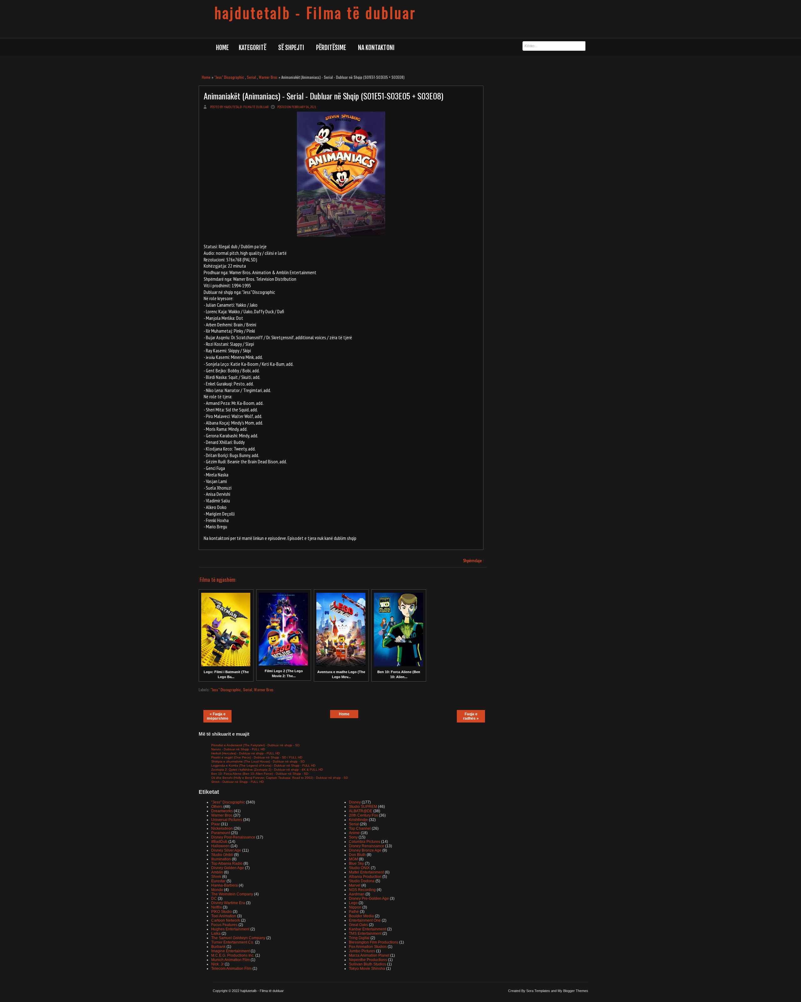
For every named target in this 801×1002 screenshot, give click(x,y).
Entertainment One (365, 920)
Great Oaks (358, 925)
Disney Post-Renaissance (233, 837)
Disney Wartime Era (228, 903)
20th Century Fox (363, 815)
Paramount (220, 833)
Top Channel (360, 828)
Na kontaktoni (376, 48)
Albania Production (365, 876)
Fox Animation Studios (368, 946)
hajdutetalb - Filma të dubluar (315, 12)
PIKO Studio (221, 911)
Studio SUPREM (363, 806)
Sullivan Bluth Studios (367, 964)
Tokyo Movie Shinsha (367, 968)
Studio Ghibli (222, 855)
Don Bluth (357, 855)
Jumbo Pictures (362, 951)
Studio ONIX (359, 868)
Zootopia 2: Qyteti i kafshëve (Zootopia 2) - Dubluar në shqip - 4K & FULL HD (267, 769)
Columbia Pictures (364, 841)
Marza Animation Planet (369, 955)
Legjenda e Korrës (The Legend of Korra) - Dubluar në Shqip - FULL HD (263, 765)
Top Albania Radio (226, 863)
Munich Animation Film (230, 960)
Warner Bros (268, 77)
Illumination (221, 859)
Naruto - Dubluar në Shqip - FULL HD (238, 749)
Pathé (354, 911)
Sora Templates (538, 991)
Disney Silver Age (226, 850)
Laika (216, 933)
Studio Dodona (362, 881)
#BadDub (219, 841)
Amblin (217, 872)
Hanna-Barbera (224, 885)
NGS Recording (362, 890)
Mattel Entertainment (366, 872)
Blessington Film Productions (373, 942)
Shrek (216, 876)
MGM (353, 859)
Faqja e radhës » (471, 716)
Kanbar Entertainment (367, 929)
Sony (353, 837)
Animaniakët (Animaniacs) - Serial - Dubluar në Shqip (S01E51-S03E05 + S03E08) (323, 96)
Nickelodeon (222, 828)
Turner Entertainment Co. (232, 942)
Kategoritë (252, 48)
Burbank (218, 946)
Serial (251, 77)
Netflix (216, 907)
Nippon (355, 907)
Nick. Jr (217, 964)
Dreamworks (222, 811)
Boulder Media (361, 916)
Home (222, 48)
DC (214, 898)
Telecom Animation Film (231, 968)
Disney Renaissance (366, 846)
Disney (355, 802)
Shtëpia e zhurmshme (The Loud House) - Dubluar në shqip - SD (258, 761)
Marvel (354, 885)
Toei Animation (223, 916)
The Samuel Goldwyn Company (238, 938)
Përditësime (331, 48)
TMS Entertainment (365, 933)
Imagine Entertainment (230, 951)
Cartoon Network (225, 920)
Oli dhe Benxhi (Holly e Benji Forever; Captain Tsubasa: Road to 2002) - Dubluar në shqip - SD (279, 777)
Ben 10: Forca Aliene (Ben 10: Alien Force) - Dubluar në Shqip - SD (259, 773)
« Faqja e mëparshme (217, 716)
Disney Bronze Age (365, 850)
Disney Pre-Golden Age (369, 898)
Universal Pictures (226, 820)
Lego (353, 903)
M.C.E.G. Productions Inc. (232, 955)
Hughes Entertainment (230, 929)
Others (216, 806)
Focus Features (224, 925)
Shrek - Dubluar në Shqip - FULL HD (237, 781)
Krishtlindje (358, 820)
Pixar (215, 824)
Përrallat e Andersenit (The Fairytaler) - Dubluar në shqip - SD (255, 745)
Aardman (357, 894)
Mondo (217, 890)
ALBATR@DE (360, 811)
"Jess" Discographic (229, 77)
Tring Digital (359, 938)
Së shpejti (291, 48)
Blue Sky (356, 863)
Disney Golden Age (227, 868)
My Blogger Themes (573, 991)
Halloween (220, 846)
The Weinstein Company (232, 894)
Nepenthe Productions (368, 960)
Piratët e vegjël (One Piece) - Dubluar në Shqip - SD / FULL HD (256, 757)
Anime (354, 833)
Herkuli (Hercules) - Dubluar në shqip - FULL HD (245, 753)
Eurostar (218, 881)
